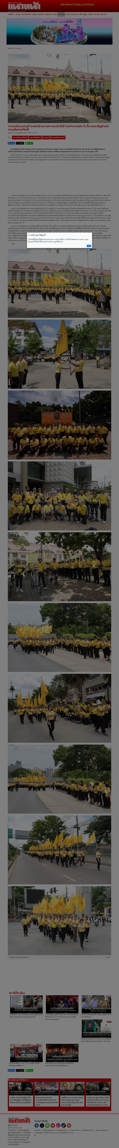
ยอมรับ (89, 245)
